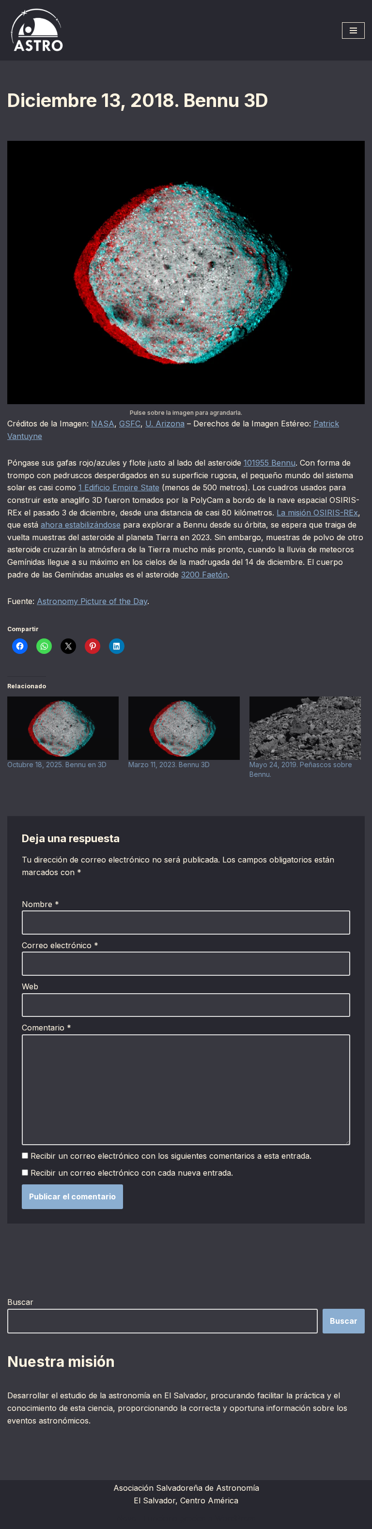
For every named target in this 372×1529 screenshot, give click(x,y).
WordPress (235, 1518)
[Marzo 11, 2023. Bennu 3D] (184, 728)
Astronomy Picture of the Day (92, 601)
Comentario (46, 1027)
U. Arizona (165, 423)
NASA (102, 423)
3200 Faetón (204, 574)
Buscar (20, 1302)
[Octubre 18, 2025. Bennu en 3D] (63, 728)
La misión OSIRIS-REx (317, 512)
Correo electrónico (60, 945)
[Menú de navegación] (353, 30)
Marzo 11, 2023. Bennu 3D (169, 764)
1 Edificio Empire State (118, 487)
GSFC (129, 423)
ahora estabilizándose (81, 525)
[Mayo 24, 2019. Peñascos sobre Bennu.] (305, 728)
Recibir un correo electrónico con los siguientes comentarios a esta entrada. (171, 1156)
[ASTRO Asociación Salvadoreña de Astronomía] (36, 30)
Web (30, 986)
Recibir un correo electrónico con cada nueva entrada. (132, 1173)
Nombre (40, 904)
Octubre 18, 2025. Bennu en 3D (57, 764)
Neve (126, 1518)
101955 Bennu (269, 463)
